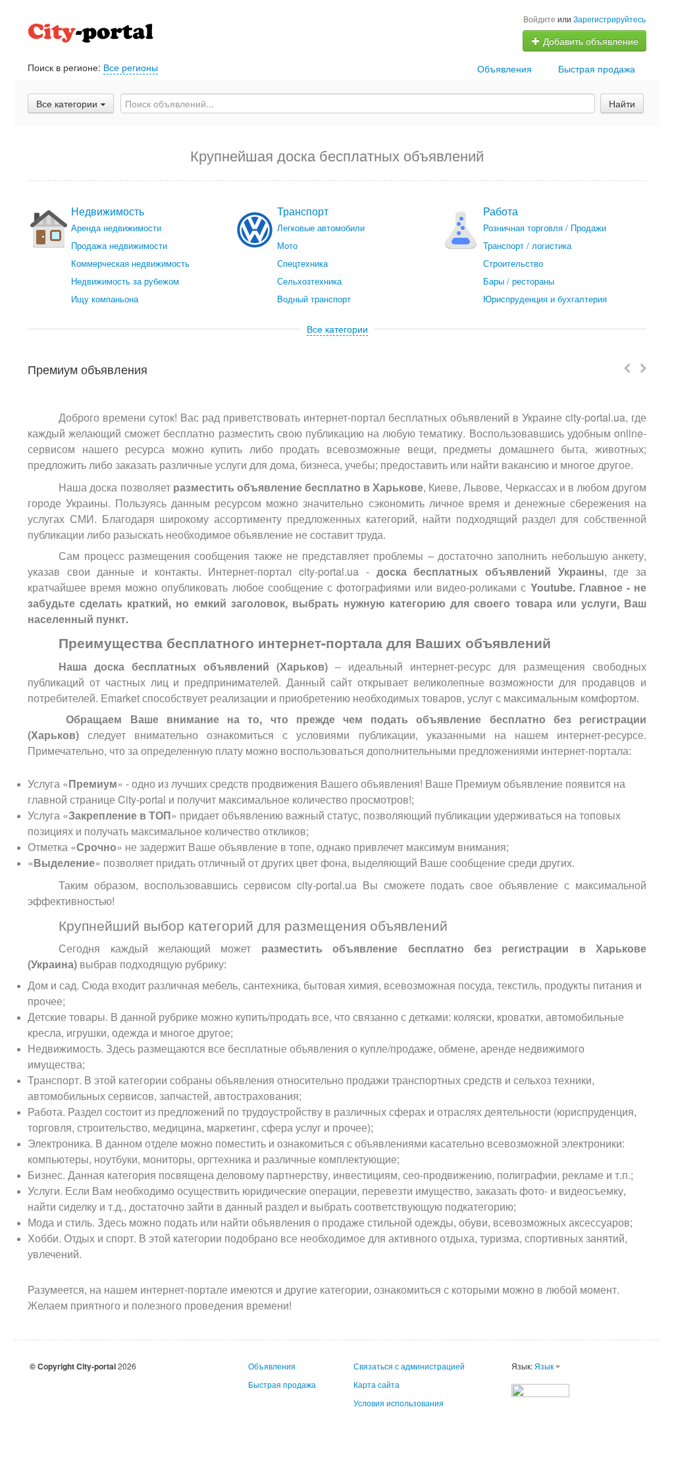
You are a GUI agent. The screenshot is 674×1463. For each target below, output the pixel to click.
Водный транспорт (314, 298)
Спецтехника (302, 263)
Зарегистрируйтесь (609, 18)
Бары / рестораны (518, 281)
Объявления (504, 68)
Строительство (513, 263)
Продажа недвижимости (119, 245)
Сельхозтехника (309, 281)
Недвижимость (107, 211)
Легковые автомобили (321, 227)
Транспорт (302, 211)
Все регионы (130, 67)
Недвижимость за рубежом (125, 281)
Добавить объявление (589, 40)
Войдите (539, 18)
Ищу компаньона (104, 298)
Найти (622, 103)
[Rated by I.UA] (540, 1388)
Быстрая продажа (596, 68)
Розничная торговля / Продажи (544, 227)
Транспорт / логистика (527, 245)
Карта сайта (376, 1384)
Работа (500, 211)
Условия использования (398, 1402)
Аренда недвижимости (116, 227)
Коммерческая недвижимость (130, 263)
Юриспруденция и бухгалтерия (545, 298)
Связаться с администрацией (409, 1365)
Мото (287, 245)
